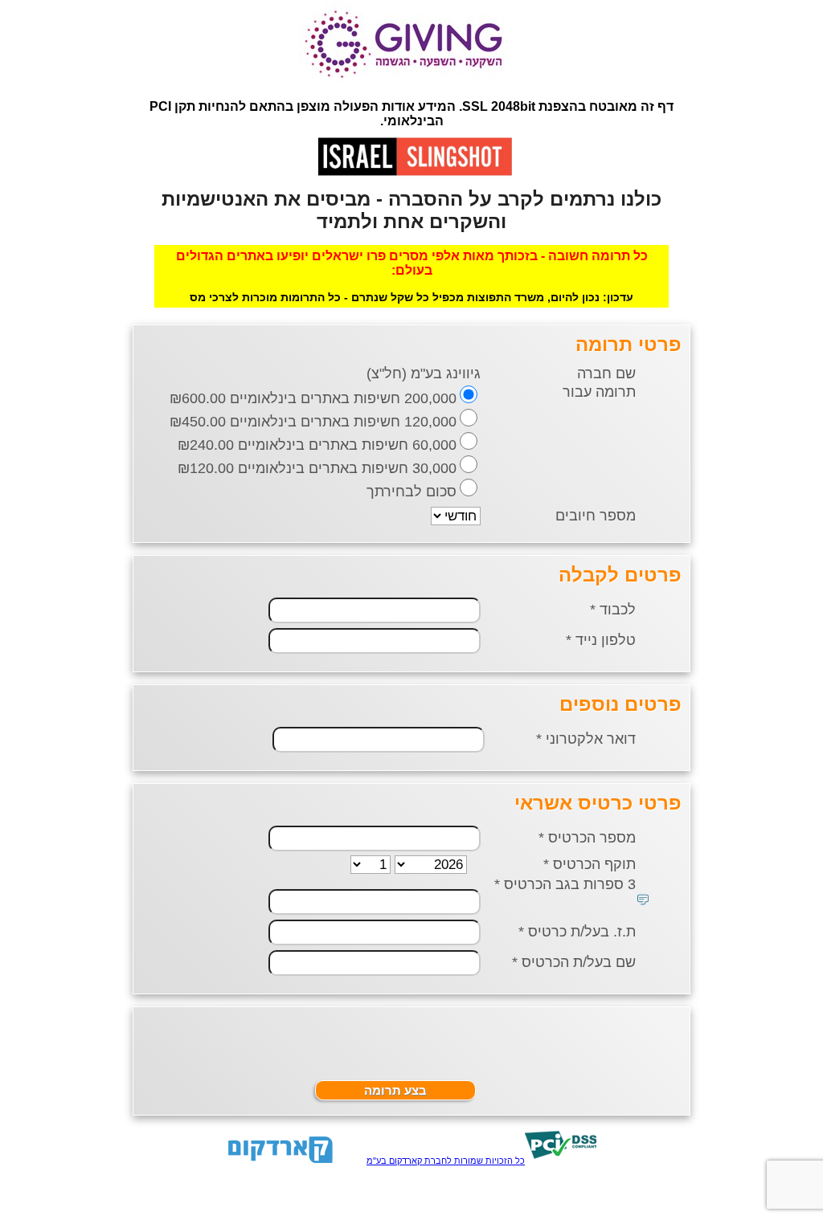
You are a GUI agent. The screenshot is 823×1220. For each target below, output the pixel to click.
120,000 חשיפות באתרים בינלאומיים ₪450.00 (313, 422)
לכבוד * (613, 610)
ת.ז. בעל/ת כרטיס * (577, 932)
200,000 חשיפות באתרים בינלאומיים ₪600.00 (313, 398)
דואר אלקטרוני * (586, 739)
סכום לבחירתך (411, 492)
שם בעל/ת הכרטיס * (574, 962)
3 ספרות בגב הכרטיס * (565, 884)
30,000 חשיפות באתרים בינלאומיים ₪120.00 (317, 468)
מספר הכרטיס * (587, 838)
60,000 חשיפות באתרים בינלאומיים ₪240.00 (317, 445)
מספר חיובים (595, 516)
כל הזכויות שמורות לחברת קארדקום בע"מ (445, 1160)
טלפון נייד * (601, 640)
